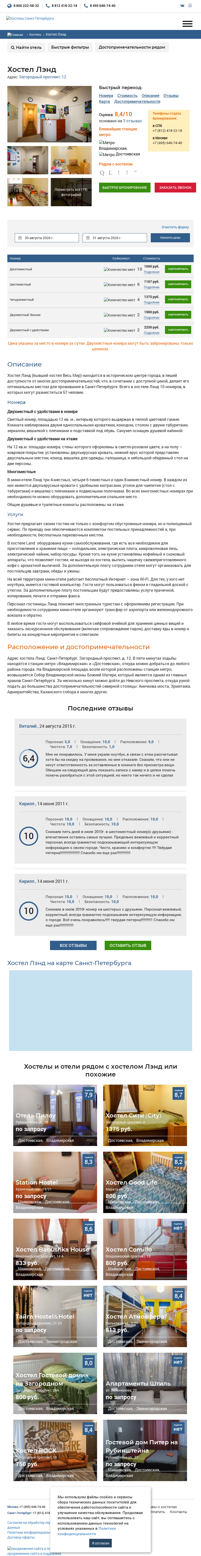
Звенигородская (61, 1341)
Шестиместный (20, 284)
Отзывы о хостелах (159, 1507)
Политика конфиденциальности (33, 1532)
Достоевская (127, 153)
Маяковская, (29, 1201)
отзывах (132, 120)
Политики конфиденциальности (87, 1531)
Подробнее (151, 272)
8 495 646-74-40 (102, 5)
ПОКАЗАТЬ (170, 237)
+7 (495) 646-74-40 (26, 1507)
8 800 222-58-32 (26, 5)
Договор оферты (21, 1537)
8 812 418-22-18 (64, 5)
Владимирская (59, 1140)
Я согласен (100, 1543)
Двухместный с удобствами (29, 330)
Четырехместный (22, 299)
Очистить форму (175, 227)
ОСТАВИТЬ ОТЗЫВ (128, 945)
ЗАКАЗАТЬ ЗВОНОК (175, 187)
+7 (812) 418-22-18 (33, 1513)
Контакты (178, 1512)
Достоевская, (30, 1140)
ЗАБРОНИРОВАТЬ (178, 269)
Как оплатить (153, 1512)
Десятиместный (21, 269)
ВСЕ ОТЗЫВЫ (73, 945)
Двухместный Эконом (25, 315)
